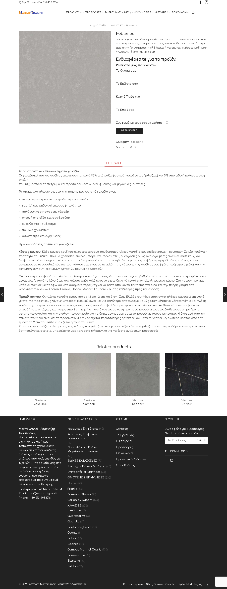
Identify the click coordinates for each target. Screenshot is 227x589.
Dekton (72, 566)
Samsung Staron (79, 494)
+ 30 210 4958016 (40, 497)
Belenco (72, 544)
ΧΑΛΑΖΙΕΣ (117, 25)
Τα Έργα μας (125, 435)
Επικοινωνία (124, 453)
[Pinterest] (131, 147)
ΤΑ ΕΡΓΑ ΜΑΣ (113, 12)
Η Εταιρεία (124, 441)
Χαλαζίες (122, 428)
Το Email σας (125, 109)
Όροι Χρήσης (125, 465)
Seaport (138, 404)
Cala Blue (40, 404)
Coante (72, 532)
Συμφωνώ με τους (139, 122)
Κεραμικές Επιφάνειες (82, 428)
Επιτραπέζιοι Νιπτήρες (83, 471)
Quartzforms (76, 515)
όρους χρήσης (152, 122)
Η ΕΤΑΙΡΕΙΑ (161, 12)
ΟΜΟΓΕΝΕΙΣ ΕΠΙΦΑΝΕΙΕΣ (85, 477)
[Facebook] (200, 2)
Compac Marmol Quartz (84, 549)
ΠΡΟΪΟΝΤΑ (72, 12)
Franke (72, 488)
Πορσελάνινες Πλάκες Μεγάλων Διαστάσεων (82, 449)
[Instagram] (206, 2)
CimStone (74, 510)
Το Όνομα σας (126, 70)
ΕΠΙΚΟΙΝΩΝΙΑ (180, 12)
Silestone (131, 25)
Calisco (72, 538)
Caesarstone (76, 555)
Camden (89, 404)
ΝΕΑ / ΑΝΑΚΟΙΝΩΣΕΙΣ (137, 12)
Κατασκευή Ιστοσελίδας (138, 584)
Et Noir (187, 404)
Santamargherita (79, 527)
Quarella (73, 521)
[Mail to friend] (134, 147)
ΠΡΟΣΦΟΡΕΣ (93, 12)
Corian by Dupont (79, 500)
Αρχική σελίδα (99, 25)
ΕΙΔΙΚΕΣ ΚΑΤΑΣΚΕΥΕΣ (82, 460)
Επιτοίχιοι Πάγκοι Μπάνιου (86, 466)
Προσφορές (124, 447)
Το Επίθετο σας (127, 83)
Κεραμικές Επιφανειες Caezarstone (82, 436)
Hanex (72, 483)
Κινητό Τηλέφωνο (128, 96)
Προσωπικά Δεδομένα (131, 459)
